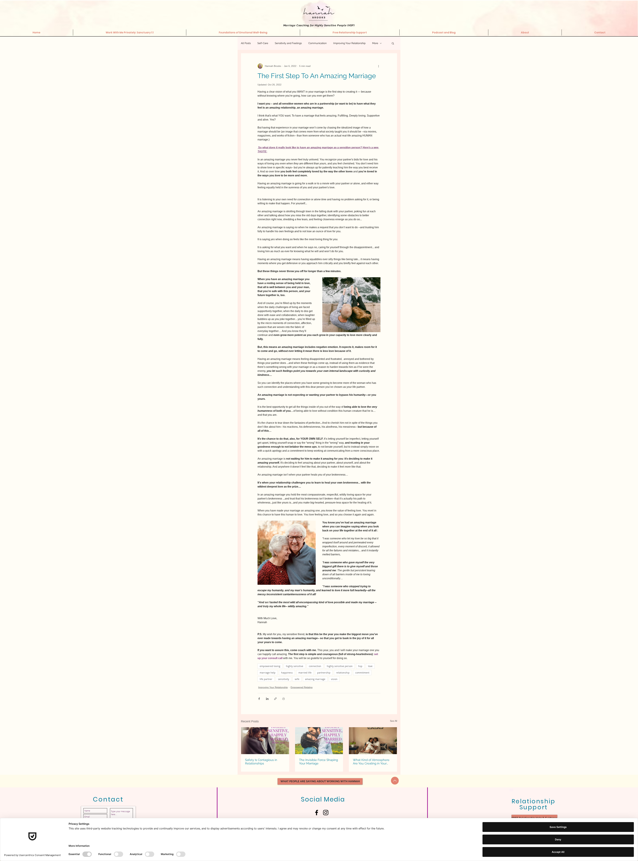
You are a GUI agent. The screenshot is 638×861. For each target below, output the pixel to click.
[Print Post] (283, 698)
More (375, 43)
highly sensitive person (340, 666)
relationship (343, 672)
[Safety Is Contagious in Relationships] (265, 740)
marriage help (267, 672)
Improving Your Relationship (349, 43)
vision (334, 679)
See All (393, 721)
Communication (317, 43)
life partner (266, 679)
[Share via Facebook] (259, 698)
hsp (360, 666)
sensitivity (283, 679)
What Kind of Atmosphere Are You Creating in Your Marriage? (371, 761)
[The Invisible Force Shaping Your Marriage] (319, 740)
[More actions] (378, 66)
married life (305, 672)
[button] (392, 43)
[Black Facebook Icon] (316, 812)
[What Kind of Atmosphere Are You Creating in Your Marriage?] (373, 740)
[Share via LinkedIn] (267, 698)
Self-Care (262, 43)
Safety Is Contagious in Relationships (261, 761)
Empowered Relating (302, 687)
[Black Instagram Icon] (325, 812)
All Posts (246, 43)
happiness (287, 672)
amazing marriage (315, 679)
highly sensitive (294, 666)
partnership (323, 672)
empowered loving (270, 666)
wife (297, 679)
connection (315, 666)
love (370, 666)
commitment (362, 672)
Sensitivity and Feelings (288, 43)
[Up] (395, 781)
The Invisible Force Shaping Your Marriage (318, 761)
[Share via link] (275, 698)
